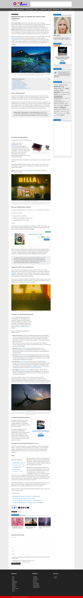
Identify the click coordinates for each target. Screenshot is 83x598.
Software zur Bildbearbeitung (22, 326)
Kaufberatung (43, 9)
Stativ (65, 113)
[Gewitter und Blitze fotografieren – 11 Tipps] (44, 521)
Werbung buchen (36, 587)
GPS (63, 98)
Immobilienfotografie (57, 100)
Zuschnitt (26, 282)
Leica (66, 101)
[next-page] (14, 530)
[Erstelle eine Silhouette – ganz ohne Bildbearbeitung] (31, 521)
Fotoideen (64, 94)
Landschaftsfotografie (59, 101)
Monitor (55, 105)
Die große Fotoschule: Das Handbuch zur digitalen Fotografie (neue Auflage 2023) (41, 431)
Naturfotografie (60, 105)
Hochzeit (66, 98)
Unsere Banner (36, 579)
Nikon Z (56, 107)
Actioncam (56, 84)
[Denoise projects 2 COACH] (20, 239)
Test (67, 113)
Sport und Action (60, 113)
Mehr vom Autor (23, 515)
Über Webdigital (36, 583)
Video (55, 115)
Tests (36, 9)
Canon (61, 90)
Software (13, 587)
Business (56, 90)
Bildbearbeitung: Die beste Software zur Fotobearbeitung (26, 496)
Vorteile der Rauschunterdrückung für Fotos (21, 88)
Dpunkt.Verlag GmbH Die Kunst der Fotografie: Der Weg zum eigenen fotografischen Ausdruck (62, 57)
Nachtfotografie (21, 412)
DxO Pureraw (23, 361)
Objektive (13, 583)
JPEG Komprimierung (31, 170)
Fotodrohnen (14, 581)
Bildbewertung (59, 86)
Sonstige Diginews (15, 588)
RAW (15, 262)
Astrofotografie (28, 411)
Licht (68, 101)
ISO (22, 143)
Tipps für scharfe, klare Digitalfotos (20, 84)
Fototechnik (58, 98)
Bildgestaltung (58, 88)
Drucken (67, 92)
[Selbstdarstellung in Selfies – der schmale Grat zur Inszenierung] (17, 521)
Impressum (35, 580)
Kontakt (34, 581)
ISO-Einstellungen (15, 38)
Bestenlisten (56, 9)
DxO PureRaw (39, 261)
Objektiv (63, 107)
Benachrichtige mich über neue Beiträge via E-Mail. (21, 561)
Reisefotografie (57, 111)
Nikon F (66, 105)
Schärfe (67, 111)
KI (62, 100)
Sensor (22, 152)
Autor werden (35, 582)
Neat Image (22, 369)
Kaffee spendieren (36, 586)
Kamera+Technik (19, 9)
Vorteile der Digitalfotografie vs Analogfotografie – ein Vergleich (28, 502)
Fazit (14, 89)
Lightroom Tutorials (59, 103)
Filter (60, 94)
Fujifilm (13, 580)
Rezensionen (14, 586)
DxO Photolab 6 (37, 367)
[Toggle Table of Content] (48, 79)
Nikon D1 (55, 577)
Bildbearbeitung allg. (63, 84)
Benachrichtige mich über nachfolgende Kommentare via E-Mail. (23, 560)
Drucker (56, 94)
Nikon (13, 577)
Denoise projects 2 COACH (35, 234)
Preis (68, 109)
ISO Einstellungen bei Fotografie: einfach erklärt (24, 498)
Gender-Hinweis (36, 585)
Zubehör (62, 115)
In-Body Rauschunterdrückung (19, 86)
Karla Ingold (15, 20)
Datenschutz (35, 577)
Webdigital (35, 576)
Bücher (49, 9)
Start (12, 12)
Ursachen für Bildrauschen (18, 81)
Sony (55, 113)
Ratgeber (13, 585)
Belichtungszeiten (15, 146)
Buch (67, 88)
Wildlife (58, 115)
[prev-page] (12, 530)
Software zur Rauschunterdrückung (20, 85)
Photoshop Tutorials (58, 109)
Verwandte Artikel (15, 515)
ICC (69, 98)
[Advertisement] (51, 4)
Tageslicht (13, 273)
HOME (13, 9)
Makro (66, 103)
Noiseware (21, 355)
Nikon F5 (55, 576)
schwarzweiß (62, 111)
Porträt (64, 109)
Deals (61, 9)
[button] (70, 9)
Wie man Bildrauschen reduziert (19, 83)
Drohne (63, 92)
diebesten (57, 92)
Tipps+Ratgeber (29, 9)
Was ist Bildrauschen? (17, 80)
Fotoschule (19, 511)
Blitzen (63, 88)
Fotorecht (68, 94)
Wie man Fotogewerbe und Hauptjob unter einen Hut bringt (27, 500)
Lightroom (21, 348)
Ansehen (47, 239)
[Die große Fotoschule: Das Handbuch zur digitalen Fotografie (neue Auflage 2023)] (41, 424)
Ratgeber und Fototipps (18, 12)
